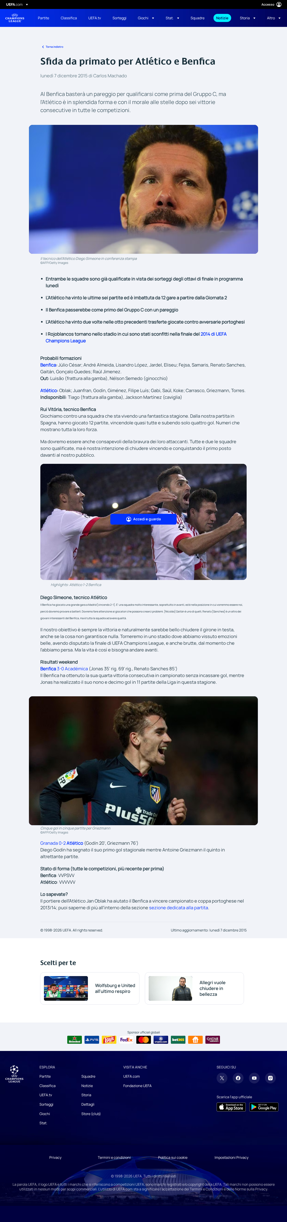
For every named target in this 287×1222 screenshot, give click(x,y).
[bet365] (178, 1040)
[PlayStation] (92, 1040)
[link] (43, 18)
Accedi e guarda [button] (147, 519)
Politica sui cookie (172, 1157)
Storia (86, 1094)
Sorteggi (46, 1104)
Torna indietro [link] (54, 47)
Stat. (43, 1122)
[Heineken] (74, 1040)
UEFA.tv (45, 1094)
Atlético (48, 390)
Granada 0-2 (61, 843)
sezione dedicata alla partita (178, 908)
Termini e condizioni (114, 1157)
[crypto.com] (161, 1040)
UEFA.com (131, 1076)
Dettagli (87, 1104)
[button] (146, 18)
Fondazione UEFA (137, 1085)
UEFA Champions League (14, 18)
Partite (45, 1076)
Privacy (55, 1157)
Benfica (48, 365)
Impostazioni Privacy (231, 1157)
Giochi (44, 1113)
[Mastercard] (143, 1040)
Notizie (87, 1085)
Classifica (47, 1085)
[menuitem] (43, 18)
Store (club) (91, 1113)
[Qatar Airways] (212, 1040)
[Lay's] (109, 1040)
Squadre (88, 1076)
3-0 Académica (64, 669)
